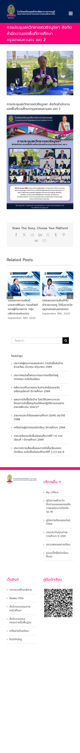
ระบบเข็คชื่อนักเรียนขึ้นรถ (57, 555)
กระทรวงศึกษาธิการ (20, 590)
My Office (52, 492)
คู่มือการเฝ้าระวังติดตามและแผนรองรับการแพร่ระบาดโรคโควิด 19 (58, 506)
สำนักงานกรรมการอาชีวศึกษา (19, 608)
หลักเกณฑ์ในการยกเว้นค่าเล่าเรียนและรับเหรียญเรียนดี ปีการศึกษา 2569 (37, 389)
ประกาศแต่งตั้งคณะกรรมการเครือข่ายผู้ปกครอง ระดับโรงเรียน (36, 377)
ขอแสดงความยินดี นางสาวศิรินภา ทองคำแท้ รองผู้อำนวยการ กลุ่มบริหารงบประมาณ (22, 307)
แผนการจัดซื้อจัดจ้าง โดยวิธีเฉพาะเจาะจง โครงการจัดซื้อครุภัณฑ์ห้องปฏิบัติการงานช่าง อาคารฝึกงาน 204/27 (39, 403)
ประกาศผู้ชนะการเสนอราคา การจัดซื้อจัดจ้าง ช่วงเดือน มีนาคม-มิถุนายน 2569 (38, 365)
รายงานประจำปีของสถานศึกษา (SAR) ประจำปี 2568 (39, 417)
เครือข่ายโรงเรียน (19, 631)
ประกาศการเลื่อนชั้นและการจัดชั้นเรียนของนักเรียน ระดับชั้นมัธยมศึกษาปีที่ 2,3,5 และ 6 (39, 450)
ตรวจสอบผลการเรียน (58, 544)
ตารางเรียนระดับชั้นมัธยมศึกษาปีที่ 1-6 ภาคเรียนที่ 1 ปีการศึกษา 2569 (38, 438)
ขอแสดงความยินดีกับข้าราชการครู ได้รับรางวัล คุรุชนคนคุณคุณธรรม (56, 304)
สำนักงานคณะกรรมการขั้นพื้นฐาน (20, 621)
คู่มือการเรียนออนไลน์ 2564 (58, 522)
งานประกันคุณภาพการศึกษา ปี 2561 (56, 534)
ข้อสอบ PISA (16, 598)
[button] (10, 295)
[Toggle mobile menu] (71, 13)
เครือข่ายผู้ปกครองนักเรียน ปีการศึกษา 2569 (39, 427)
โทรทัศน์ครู (15, 639)
